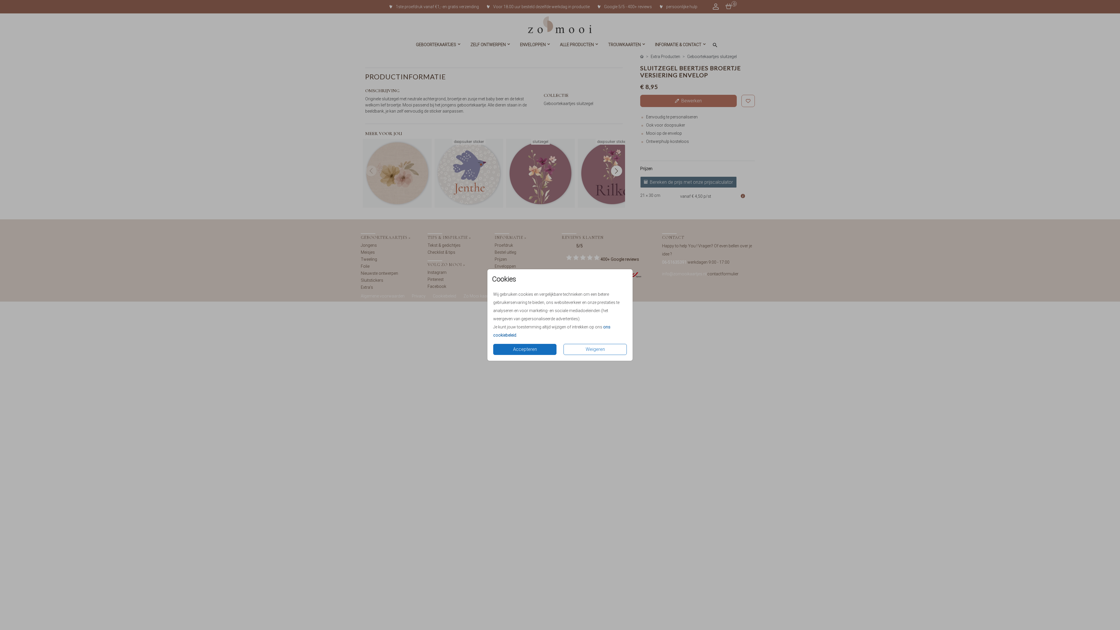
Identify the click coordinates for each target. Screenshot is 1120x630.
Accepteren (525, 349)
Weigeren (595, 349)
